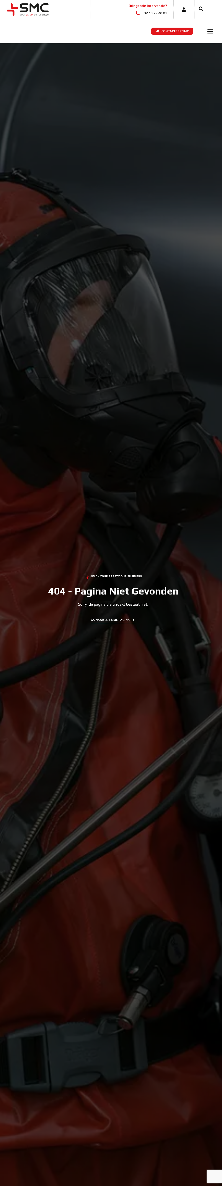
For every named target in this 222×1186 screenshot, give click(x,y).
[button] (198, 9)
